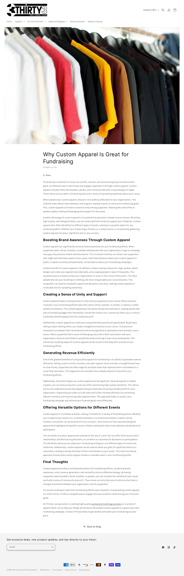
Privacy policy (57, 570)
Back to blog (94, 526)
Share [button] (48, 175)
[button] (19, 21)
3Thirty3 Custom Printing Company (24, 570)
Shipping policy (84, 570)
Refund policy (45, 570)
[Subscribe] (52, 547)
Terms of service (70, 570)
